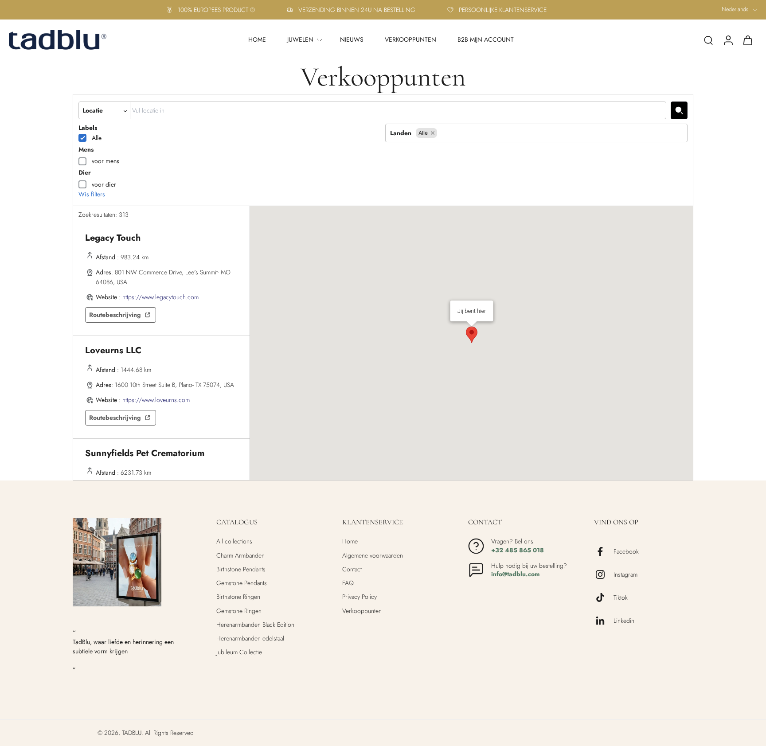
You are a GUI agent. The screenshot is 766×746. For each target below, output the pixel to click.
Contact (352, 569)
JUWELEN (300, 39)
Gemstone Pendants (241, 583)
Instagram (625, 574)
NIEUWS (351, 39)
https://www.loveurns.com (156, 399)
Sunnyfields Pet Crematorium (144, 453)
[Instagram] (604, 574)
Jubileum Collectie (239, 652)
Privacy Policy (359, 597)
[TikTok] (604, 597)
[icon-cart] (747, 40)
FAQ (348, 583)
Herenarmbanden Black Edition (255, 625)
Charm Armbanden (240, 555)
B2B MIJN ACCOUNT (485, 39)
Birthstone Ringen (238, 597)
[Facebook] (604, 551)
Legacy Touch (113, 237)
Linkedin (624, 621)
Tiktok (621, 598)
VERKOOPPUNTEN (410, 39)
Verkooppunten (362, 611)
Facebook (626, 551)
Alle (97, 137)
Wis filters (91, 194)
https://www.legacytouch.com (160, 297)
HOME (257, 39)
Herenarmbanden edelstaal (250, 638)
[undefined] (679, 110)
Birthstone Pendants (241, 569)
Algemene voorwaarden (372, 555)
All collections (234, 541)
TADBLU (131, 732)
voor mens (105, 160)
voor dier (104, 184)
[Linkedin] (604, 620)
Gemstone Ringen (239, 611)
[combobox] (398, 110)
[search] (708, 40)
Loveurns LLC (113, 350)
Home (350, 541)
